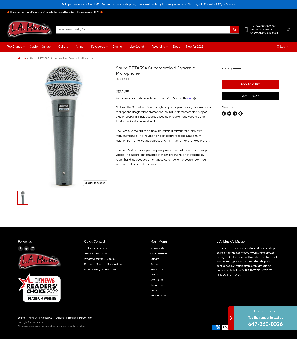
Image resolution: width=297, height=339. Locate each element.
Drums (117, 46)
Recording (159, 46)
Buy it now (250, 95)
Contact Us (46, 318)
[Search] (234, 30)
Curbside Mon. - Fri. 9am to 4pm (103, 264)
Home (22, 58)
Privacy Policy (85, 318)
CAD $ (270, 319)
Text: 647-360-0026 (95, 253)
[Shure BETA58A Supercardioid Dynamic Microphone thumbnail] (23, 197)
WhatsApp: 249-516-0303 (99, 259)
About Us (33, 318)
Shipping (60, 318)
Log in (283, 46)
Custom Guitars (40, 46)
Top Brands (15, 46)
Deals (176, 46)
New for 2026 (194, 46)
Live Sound (137, 46)
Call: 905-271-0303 (95, 248)
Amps (80, 46)
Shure (125, 79)
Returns (72, 318)
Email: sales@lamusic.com (100, 269)
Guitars (63, 46)
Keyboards (98, 46)
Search (21, 318)
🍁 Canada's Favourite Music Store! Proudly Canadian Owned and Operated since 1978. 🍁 (55, 12)
